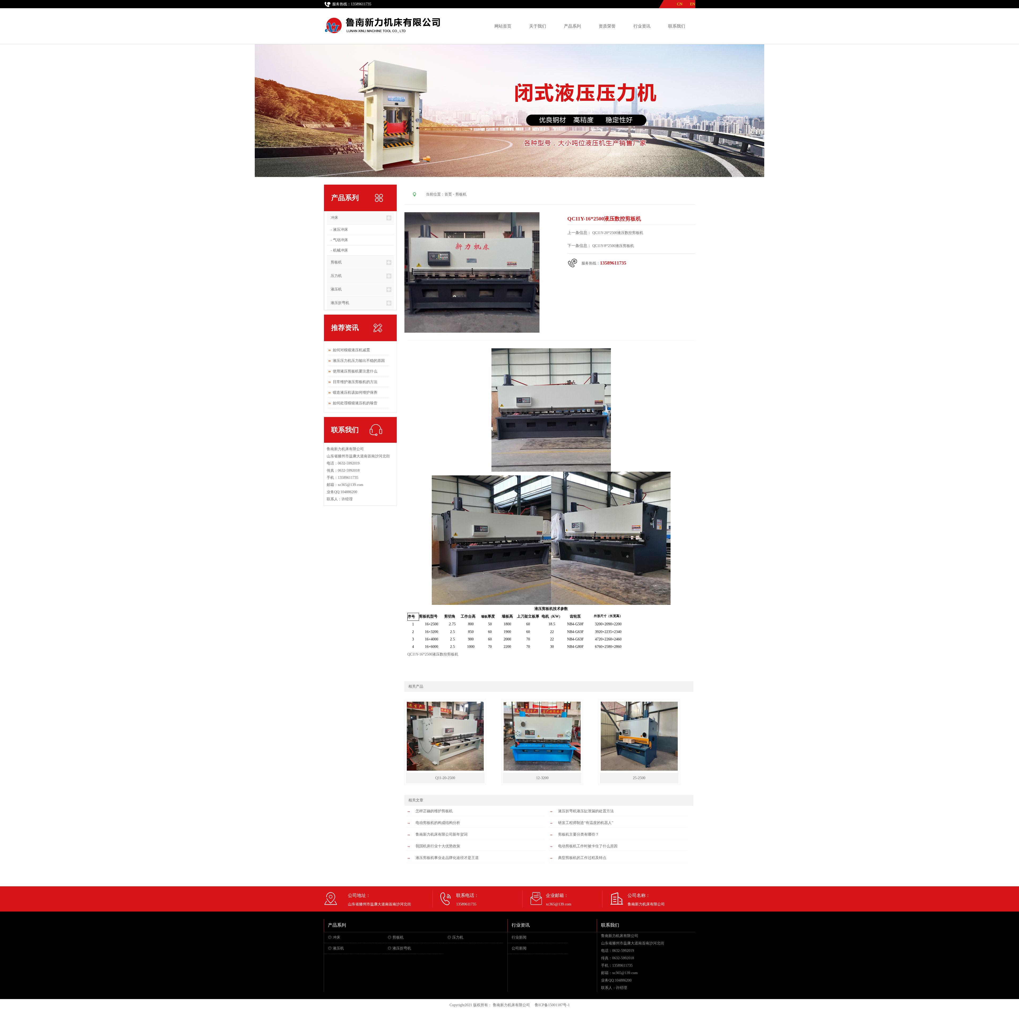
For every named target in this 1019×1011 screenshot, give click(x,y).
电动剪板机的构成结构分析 (438, 823)
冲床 (332, 218)
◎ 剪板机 (396, 937)
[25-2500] (639, 769)
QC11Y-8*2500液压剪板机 (613, 246)
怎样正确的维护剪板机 (434, 811)
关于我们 (537, 26)
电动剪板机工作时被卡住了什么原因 (588, 846)
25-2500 (639, 778)
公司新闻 (519, 948)
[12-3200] (542, 769)
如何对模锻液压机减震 (351, 350)
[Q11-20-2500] (445, 769)
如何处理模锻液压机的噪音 (355, 403)
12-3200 (542, 778)
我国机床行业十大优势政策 (438, 846)
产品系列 (572, 26)
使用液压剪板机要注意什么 (355, 371)
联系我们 (676, 26)
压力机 (334, 276)
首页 (448, 194)
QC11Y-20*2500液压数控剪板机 (618, 233)
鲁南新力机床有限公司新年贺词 (442, 834)
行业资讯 (641, 26)
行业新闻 (519, 937)
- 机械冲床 (339, 250)
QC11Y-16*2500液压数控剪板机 (432, 654)
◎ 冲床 (334, 937)
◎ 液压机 (336, 948)
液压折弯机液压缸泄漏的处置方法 (586, 811)
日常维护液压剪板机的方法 (355, 382)
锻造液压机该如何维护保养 (355, 392)
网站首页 (502, 26)
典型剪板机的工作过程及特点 (582, 858)
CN (680, 4)
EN (694, 4)
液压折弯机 (338, 303)
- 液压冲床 (339, 230)
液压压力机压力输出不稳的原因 (359, 361)
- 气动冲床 (339, 240)
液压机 (334, 289)
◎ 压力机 (455, 937)
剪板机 (334, 262)
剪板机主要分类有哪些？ (578, 834)
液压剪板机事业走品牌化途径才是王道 (447, 858)
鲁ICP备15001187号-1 (552, 1005)
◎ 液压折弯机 (399, 948)
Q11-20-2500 (445, 778)
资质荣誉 (607, 26)
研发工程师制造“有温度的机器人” (585, 823)
